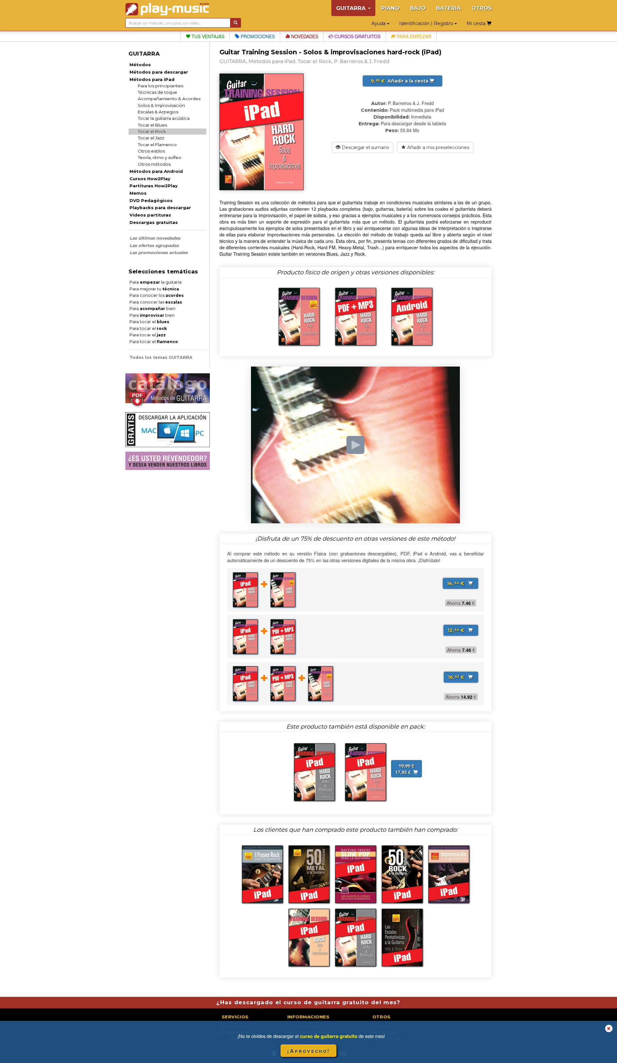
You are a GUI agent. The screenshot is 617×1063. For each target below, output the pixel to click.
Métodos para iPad (152, 79)
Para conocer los (157, 295)
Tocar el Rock (152, 131)
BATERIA (448, 8)
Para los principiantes (160, 85)
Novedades (304, 36)
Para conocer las (156, 302)
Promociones (257, 36)
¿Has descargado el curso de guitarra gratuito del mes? (308, 1002)
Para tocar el (149, 321)
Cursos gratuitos (356, 36)
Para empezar (413, 36)
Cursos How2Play (150, 178)
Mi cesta (477, 23)
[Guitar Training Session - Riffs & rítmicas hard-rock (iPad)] (314, 771)
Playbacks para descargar (160, 207)
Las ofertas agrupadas (154, 245)
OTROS (481, 8)
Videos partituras (150, 214)
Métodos (140, 64)
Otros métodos (154, 164)
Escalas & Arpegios (158, 111)
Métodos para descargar (159, 72)
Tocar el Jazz (151, 137)
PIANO (390, 8)
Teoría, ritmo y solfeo (159, 157)
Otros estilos (151, 151)
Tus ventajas (207, 36)
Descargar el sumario (364, 147)
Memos (138, 193)
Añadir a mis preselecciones (437, 147)
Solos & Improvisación (161, 105)
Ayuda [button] (379, 23)
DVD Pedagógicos (151, 200)
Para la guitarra (156, 282)
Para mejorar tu (154, 289)
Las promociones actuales (159, 252)
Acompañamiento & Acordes (169, 98)
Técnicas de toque (157, 92)
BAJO (417, 8)
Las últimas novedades (155, 238)
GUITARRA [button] (351, 8)
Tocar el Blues (152, 125)
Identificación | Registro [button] (426, 23)
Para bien (152, 308)
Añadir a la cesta (400, 81)
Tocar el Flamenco (157, 144)
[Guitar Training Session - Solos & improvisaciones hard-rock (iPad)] (365, 771)
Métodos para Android (156, 171)
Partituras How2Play (154, 185)
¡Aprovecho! (308, 1050)
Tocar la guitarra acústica (164, 118)
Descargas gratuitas (154, 222)
